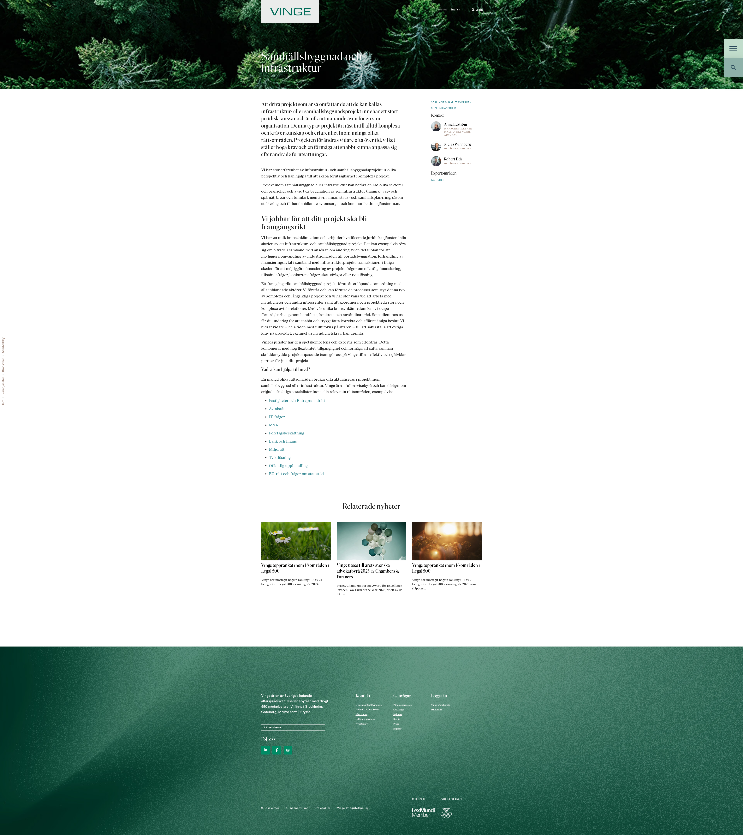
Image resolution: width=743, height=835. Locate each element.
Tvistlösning (280, 457)
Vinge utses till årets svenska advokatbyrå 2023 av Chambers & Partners (368, 571)
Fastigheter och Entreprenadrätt (297, 400)
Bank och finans (283, 441)
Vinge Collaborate (440, 705)
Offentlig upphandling (288, 465)
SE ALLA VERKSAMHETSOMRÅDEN (451, 102)
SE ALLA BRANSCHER (443, 108)
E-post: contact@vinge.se (369, 705)
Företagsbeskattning (286, 433)
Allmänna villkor (297, 808)
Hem (3, 403)
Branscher (3, 365)
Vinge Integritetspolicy (353, 808)
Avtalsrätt (277, 408)
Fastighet (437, 180)
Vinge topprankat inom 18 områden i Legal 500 (295, 568)
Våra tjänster (3, 386)
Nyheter (397, 714)
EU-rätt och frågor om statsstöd (297, 473)
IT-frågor (277, 417)
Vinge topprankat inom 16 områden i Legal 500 (446, 568)
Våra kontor (361, 714)
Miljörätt (277, 449)
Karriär (396, 719)
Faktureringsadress (365, 719)
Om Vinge (398, 709)
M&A (273, 425)
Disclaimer (272, 808)
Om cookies (322, 808)
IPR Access (436, 709)
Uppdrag (397, 728)
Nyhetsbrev (362, 724)
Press (396, 724)
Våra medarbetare (402, 705)
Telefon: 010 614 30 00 (367, 709)
